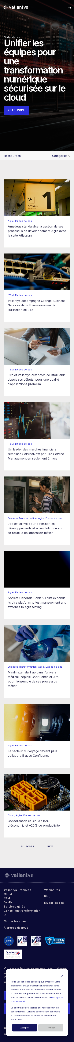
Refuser (51, 1028)
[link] (15, 7)
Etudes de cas (12, 37)
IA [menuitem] (5, 914)
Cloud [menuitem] (8, 894)
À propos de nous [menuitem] (16, 927)
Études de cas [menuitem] (54, 902)
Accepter (24, 1028)
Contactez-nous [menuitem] (15, 921)
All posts (27, 846)
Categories (60, 156)
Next (50, 846)
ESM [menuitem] (7, 898)
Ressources (12, 156)
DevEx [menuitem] (8, 902)
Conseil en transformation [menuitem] (22, 910)
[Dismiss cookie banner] (62, 976)
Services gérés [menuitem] (14, 906)
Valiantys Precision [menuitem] (17, 890)
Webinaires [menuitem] (52, 890)
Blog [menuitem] (47, 896)
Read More (16, 110)
